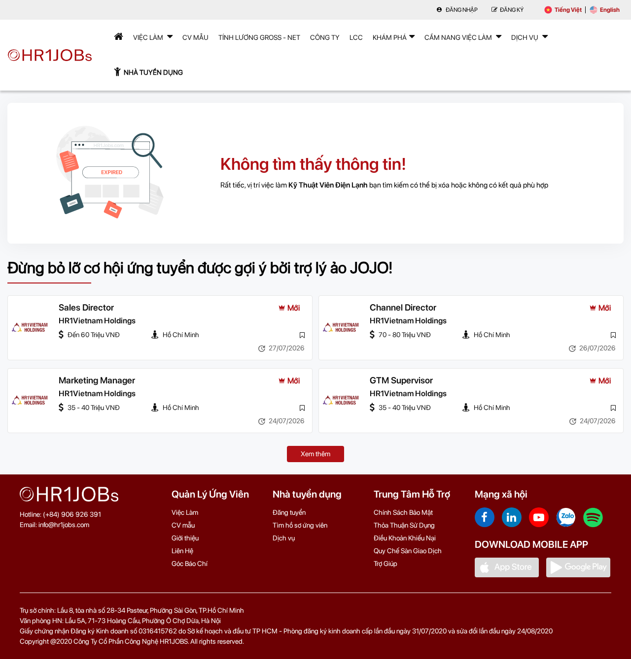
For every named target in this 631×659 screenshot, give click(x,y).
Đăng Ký (512, 9)
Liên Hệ (182, 551)
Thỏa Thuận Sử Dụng (404, 525)
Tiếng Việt (568, 9)
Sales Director (86, 307)
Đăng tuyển (289, 512)
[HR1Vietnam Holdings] (29, 327)
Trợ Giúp (385, 563)
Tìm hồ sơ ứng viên (300, 525)
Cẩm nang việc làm (458, 37)
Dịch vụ (284, 538)
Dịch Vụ (525, 37)
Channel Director (403, 307)
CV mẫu (195, 37)
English (610, 9)
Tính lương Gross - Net (259, 37)
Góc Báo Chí (190, 563)
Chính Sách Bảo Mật (403, 512)
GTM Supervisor (401, 380)
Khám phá (390, 37)
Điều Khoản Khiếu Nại (405, 538)
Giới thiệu (185, 538)
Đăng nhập (461, 9)
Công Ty (325, 37)
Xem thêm (315, 454)
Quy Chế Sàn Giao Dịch (408, 551)
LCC (356, 37)
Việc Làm (149, 37)
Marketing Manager (97, 380)
